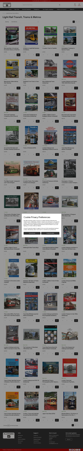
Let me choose (32, 233)
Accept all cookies (50, 233)
